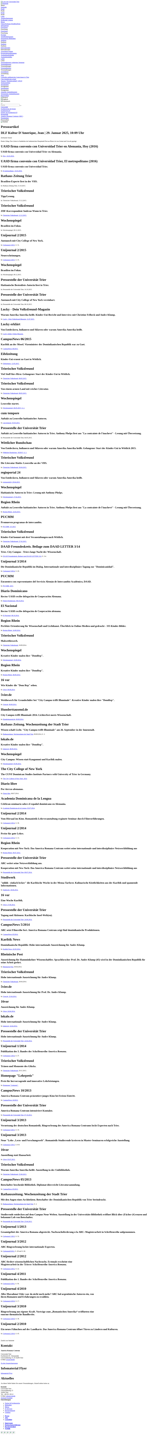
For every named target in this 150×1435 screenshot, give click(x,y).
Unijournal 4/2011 (9, 1284)
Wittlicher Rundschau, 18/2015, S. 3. (15, 452)
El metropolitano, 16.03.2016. (12, 171)
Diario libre (6, 793)
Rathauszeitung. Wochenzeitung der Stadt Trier (18, 734)
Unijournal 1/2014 (9, 1056)
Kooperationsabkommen (9, 53)
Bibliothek (8, 1405)
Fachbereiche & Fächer (8, 109)
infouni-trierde (10, 1396)
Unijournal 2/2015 (9, 245)
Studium (3, 40)
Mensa (7, 1407)
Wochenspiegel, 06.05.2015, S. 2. (14, 408)
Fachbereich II (5, 111)
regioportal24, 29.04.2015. (11, 482)
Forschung (4, 27)
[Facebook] (2, 1433)
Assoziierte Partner (7, 51)
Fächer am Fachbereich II (9, 112)
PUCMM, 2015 (8, 586)
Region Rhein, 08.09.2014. (12, 675)
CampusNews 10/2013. (10, 1100)
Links (2, 16)
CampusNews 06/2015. (10, 349)
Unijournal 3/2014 (9, 571)
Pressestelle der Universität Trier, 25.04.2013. (17, 1221)
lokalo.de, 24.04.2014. (10, 1026)
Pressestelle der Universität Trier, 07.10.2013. (17, 1115)
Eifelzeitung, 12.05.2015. (11, 363)
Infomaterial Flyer (6, 1373)
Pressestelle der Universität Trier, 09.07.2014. (17, 872)
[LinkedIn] (14, 1433)
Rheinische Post (8, 967)
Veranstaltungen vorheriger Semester (12, 62)
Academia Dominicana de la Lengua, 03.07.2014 (19, 808)
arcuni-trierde (10, 1359)
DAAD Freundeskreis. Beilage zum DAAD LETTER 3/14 (22, 556)
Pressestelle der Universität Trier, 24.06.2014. (17, 919)
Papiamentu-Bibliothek (8, 38)
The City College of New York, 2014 (15, 778)
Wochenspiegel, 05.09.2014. (12, 764)
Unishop (7, 1412)
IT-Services (8, 1409)
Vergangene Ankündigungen (10, 94)
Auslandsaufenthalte (7, 55)
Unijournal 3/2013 (9, 1130)
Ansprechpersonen (7, 18)
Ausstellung (4, 72)
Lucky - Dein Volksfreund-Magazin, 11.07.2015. (18, 319)
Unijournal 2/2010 (9, 1333)
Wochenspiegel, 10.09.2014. (12, 660)
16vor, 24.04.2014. (9, 1011)
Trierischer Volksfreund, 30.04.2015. (15, 467)
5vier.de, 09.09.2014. (10, 704)
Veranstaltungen (6, 64)
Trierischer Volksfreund (10, 645)
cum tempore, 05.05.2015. (11, 423)
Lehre (3, 59)
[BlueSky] (5, 1433)
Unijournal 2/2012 (9, 1269)
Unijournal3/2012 (8, 1251)
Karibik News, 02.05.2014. (12, 949)
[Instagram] (11, 1433)
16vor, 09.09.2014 (9, 690)
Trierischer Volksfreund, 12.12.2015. (15, 215)
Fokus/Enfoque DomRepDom (10, 24)
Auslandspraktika (6, 57)
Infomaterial (5, 26)
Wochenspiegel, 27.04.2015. (12, 497)
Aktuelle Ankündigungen (9, 92)
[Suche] (1, 103)
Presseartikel (5, 96)
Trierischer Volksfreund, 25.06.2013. (15, 1174)
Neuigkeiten (5, 84)
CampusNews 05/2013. (10, 1189)
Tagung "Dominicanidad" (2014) (11, 81)
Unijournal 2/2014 (9, 823)
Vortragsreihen (5, 83)
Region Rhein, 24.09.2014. (12, 630)
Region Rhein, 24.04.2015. (12, 512)
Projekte (3, 35)
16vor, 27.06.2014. (9, 905)
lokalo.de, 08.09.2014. (10, 749)
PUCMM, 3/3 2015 (9, 527)
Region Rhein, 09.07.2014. (12, 853)
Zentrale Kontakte (6, 1398)
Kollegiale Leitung (7, 20)
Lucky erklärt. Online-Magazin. (13, 334)
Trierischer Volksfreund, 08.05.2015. (15, 378)
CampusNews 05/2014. (10, 934)
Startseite (4, 7)
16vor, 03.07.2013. (9, 1159)
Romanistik (4, 114)
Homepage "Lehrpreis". (10, 1085)
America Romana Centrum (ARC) (12, 116)
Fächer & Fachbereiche (12, 1403)
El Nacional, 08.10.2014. (11, 615)
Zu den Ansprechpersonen (9, 1363)
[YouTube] (8, 1433)
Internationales (5, 48)
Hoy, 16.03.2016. (8, 156)
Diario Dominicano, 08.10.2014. (13, 601)
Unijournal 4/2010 (9, 1301)
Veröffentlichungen (7, 37)
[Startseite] (10, 2)
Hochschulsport (10, 1410)
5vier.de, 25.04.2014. (10, 996)
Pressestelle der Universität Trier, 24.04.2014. (17, 1041)
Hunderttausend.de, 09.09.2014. (13, 719)
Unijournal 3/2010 (9, 1319)
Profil (2, 9)
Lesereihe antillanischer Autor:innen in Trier (15, 77)
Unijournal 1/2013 (9, 1236)
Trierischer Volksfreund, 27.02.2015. (15, 541)
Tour (2, 75)
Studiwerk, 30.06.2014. (10, 890)
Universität (4, 107)
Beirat (3, 22)
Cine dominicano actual (8, 79)
